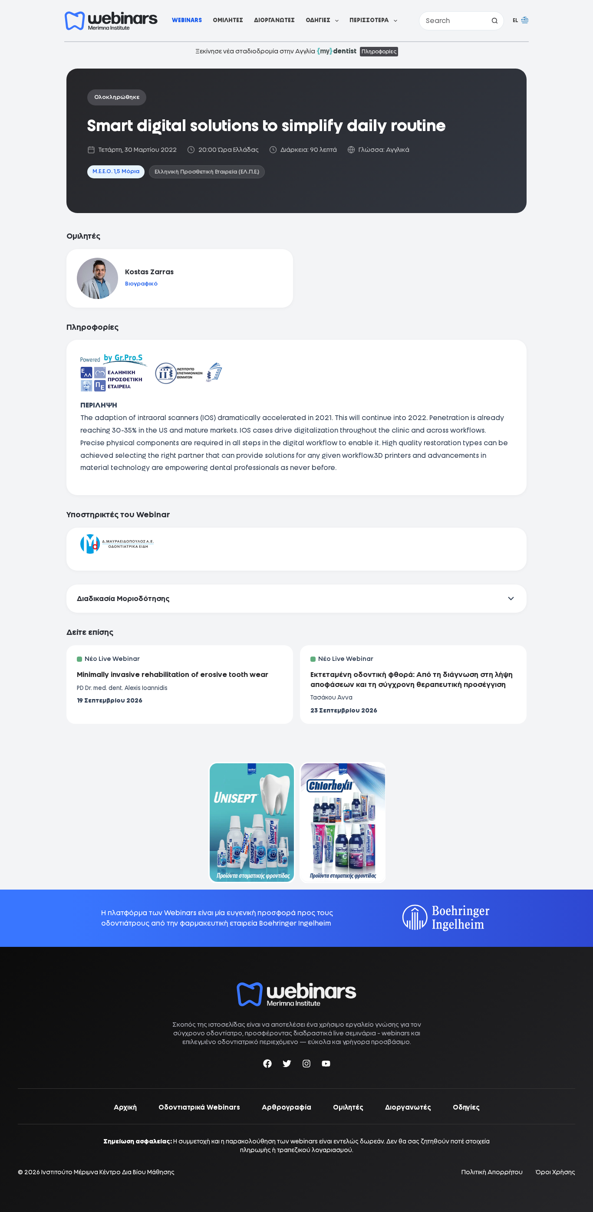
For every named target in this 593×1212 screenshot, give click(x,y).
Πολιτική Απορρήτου (492, 1172)
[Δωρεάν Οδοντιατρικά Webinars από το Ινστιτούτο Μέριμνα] (296, 986)
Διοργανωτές (274, 20)
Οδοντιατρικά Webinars (199, 1107)
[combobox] (452, 20)
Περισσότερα (369, 20)
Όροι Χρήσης (555, 1172)
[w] (111, 21)
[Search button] (494, 21)
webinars (396, 1033)
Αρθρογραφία (286, 1107)
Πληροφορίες (379, 52)
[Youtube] (326, 1065)
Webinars (187, 20)
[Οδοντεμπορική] (251, 767)
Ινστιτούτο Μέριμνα (69, 1172)
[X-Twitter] (287, 1065)
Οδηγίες (318, 20)
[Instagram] (306, 1065)
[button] (521, 20)
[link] (251, 822)
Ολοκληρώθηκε (116, 97)
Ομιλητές (228, 20)
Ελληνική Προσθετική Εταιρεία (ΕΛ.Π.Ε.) (207, 171)
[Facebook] (267, 1065)
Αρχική (125, 1107)
